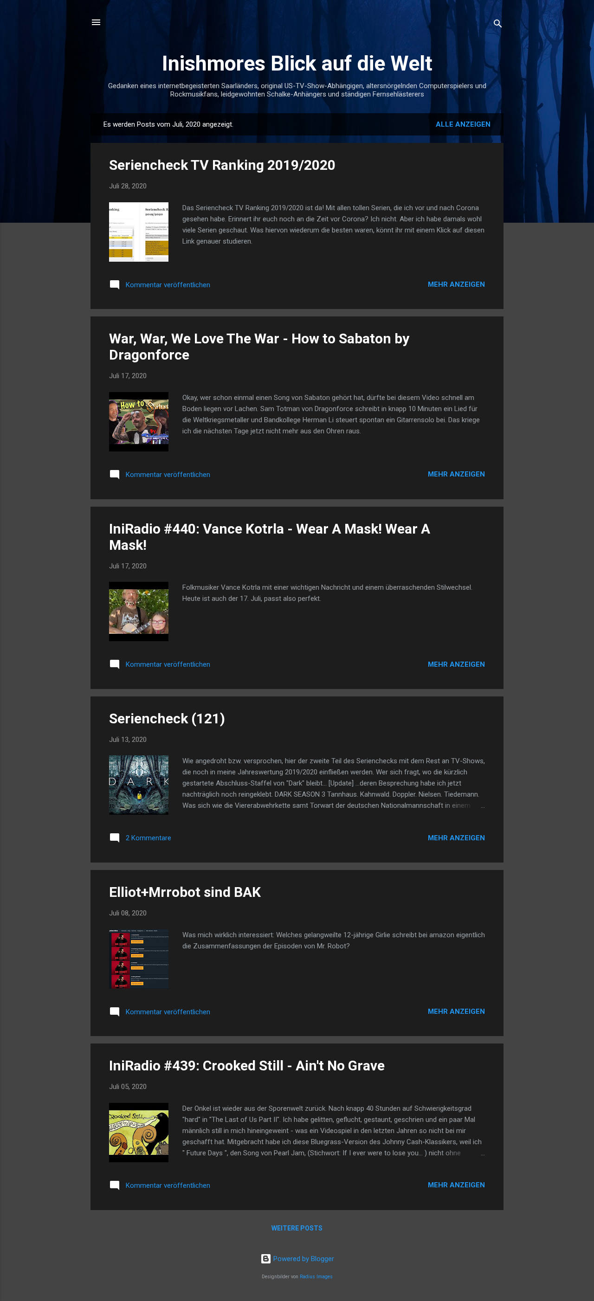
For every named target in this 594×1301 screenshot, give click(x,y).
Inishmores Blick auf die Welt (297, 63)
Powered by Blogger (302, 1259)
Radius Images (316, 1277)
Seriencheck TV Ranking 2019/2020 (222, 165)
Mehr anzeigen (456, 284)
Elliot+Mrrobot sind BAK (185, 892)
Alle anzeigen (463, 124)
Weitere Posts (297, 1228)
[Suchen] (498, 25)
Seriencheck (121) (167, 718)
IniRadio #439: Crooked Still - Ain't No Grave (247, 1065)
